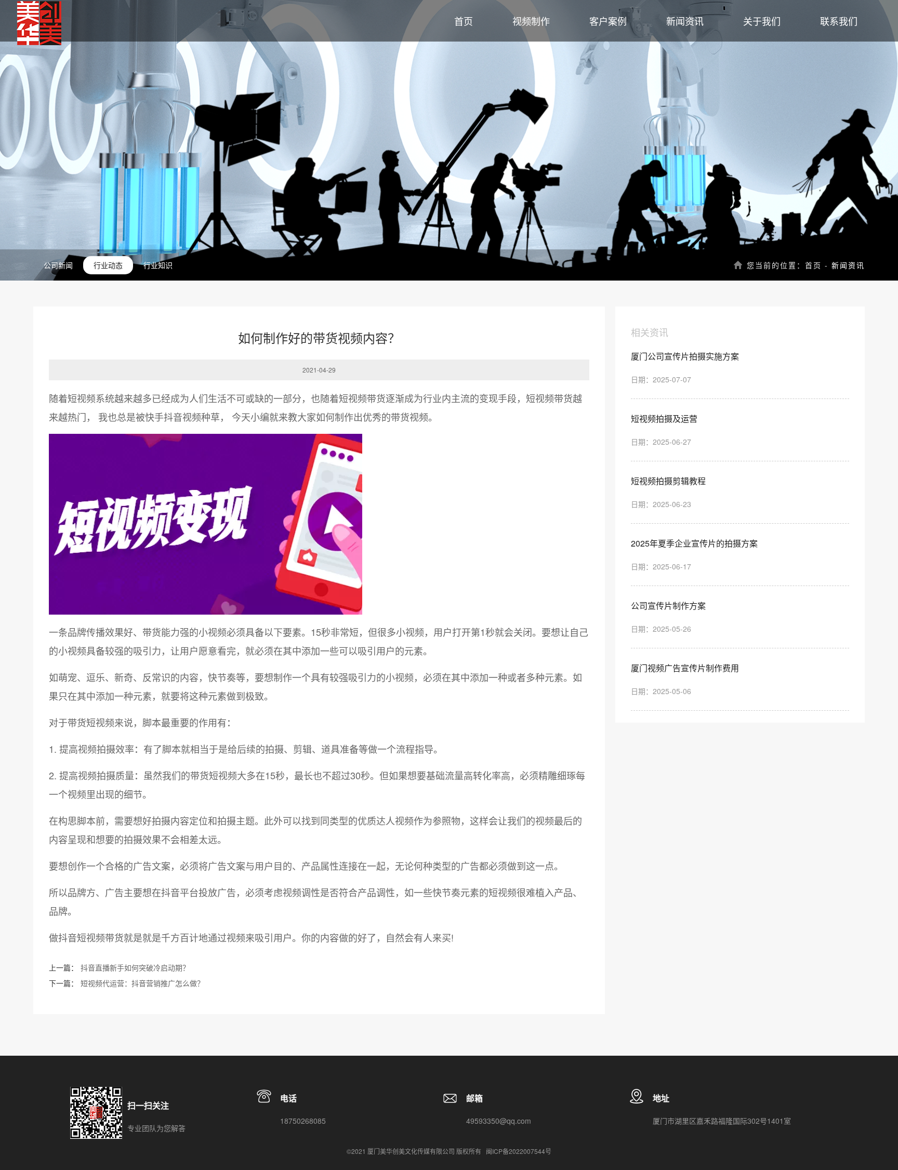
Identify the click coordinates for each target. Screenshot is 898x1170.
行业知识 (158, 265)
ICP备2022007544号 (521, 1151)
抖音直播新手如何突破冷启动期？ (135, 967)
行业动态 (108, 265)
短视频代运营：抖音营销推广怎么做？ (142, 983)
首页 (813, 265)
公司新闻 (58, 265)
